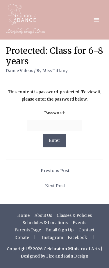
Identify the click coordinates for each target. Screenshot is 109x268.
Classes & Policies (74, 215)
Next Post (55, 185)
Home (23, 215)
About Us (43, 215)
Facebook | (81, 237)
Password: (54, 112)
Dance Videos (19, 70)
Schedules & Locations (45, 222)
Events (79, 222)
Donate (21, 237)
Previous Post (55, 170)
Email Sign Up (60, 230)
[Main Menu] (96, 20)
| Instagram (48, 237)
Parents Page (28, 230)
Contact (86, 230)
